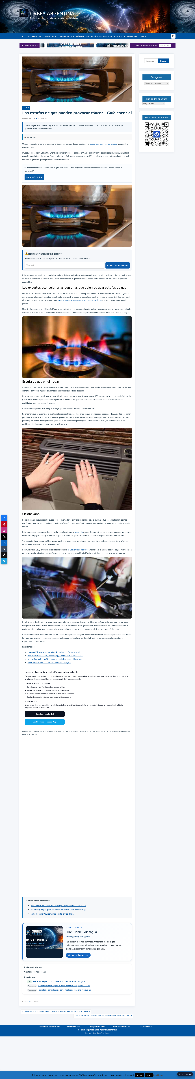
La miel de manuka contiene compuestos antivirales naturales (102, 1016)
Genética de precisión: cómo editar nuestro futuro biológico (59, 981)
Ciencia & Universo (66, 36)
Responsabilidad (97, 1026)
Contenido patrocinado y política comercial (97, 1029)
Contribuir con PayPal (45, 714)
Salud (26, 108)
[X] (4, 536)
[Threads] (4, 555)
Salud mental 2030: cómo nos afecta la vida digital (49, 662)
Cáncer (25, 1001)
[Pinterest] (4, 524)
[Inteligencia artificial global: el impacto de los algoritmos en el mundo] (85, 45)
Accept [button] (139, 1075)
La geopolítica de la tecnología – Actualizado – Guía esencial (54, 652)
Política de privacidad (160, 1035)
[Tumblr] (4, 549)
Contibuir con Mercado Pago (45, 722)
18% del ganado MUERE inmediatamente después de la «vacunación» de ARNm (57, 1012)
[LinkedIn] (4, 543)
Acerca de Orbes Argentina (125, 36)
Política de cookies (121, 1026)
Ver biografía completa (78, 955)
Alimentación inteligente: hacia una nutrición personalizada (64, 985)
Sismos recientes (50, 36)
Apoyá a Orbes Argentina (101, 36)
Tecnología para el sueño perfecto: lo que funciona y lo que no (64, 990)
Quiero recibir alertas (117, 265)
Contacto (143, 36)
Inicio (23, 36)
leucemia (79, 532)
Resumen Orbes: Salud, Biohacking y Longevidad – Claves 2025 (55, 655)
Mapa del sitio (146, 1026)
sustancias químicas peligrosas (103, 144)
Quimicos (34, 1001)
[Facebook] (4, 518)
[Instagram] (4, 530)
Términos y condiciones (49, 1026)
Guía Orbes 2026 (82, 36)
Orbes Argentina (52, 13)
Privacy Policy (73, 1026)
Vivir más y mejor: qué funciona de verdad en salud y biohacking (55, 659)
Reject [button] (148, 1075)
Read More (158, 1075)
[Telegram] (4, 561)
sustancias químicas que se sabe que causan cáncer (80, 300)
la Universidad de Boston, (79, 549)
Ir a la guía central (34, 177)
